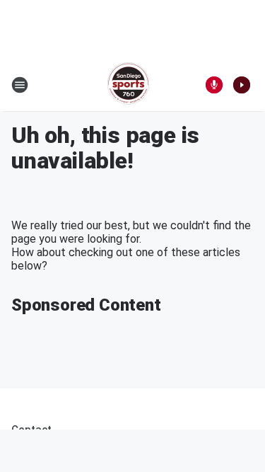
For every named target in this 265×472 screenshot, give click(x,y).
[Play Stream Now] (241, 84)
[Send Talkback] (214, 84)
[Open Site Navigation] (19, 84)
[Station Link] (128, 85)
